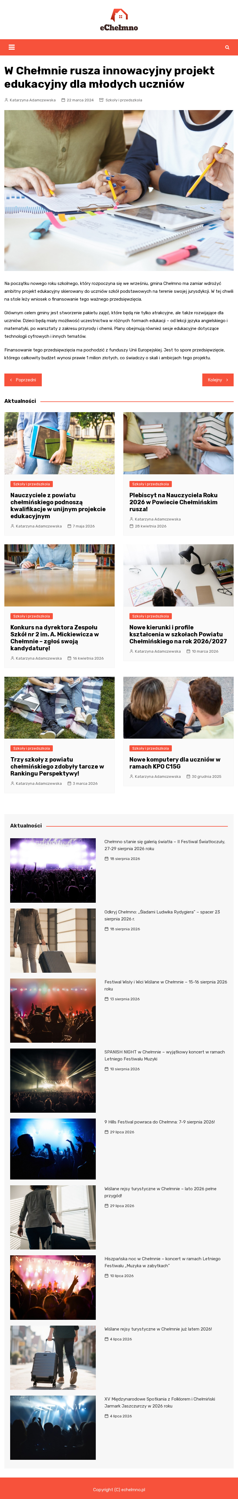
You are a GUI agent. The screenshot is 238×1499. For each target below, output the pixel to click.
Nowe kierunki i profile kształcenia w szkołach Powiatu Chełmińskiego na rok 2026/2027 (178, 634)
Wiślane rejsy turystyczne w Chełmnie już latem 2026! (158, 1329)
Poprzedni (26, 380)
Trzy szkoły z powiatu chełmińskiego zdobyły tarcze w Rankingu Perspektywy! (57, 766)
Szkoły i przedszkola (124, 100)
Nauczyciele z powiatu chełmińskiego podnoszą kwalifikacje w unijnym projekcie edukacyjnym (58, 506)
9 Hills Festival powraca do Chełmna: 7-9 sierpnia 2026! (159, 1122)
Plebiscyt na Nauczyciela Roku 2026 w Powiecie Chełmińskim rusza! (173, 502)
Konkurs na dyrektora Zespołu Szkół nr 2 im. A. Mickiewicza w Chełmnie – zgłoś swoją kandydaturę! (54, 638)
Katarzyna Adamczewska (33, 100)
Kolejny (215, 380)
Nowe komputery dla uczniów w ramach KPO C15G (175, 763)
